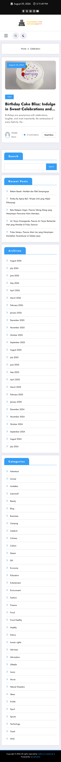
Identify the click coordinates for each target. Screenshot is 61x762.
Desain (13, 553)
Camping (14, 523)
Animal (13, 478)
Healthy (13, 627)
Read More (49, 135)
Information (15, 657)
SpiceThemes (35, 757)
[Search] (15, 35)
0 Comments (33, 135)
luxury (12, 672)
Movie (12, 679)
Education (14, 575)
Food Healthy (16, 620)
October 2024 (16, 424)
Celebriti (13, 530)
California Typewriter (46, 754)
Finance (13, 605)
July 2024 (14, 446)
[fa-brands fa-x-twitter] (26, 11)
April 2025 (15, 379)
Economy (14, 568)
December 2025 (17, 320)
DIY (11, 560)
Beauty (13, 501)
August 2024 (16, 439)
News (12, 694)
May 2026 (14, 283)
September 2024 (17, 431)
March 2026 (15, 297)
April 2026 (15, 290)
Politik (12, 701)
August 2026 (16, 260)
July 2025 (14, 357)
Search (13, 156)
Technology (15, 724)
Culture (13, 545)
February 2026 (16, 305)
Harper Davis (14, 135)
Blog (12, 508)
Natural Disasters (17, 686)
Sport (12, 709)
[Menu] (6, 35)
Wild (12, 738)
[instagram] (34, 11)
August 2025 (16, 349)
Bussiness (14, 516)
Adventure (14, 471)
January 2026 (16, 312)
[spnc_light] (23, 35)
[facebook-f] (23, 11)
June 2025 (14, 364)
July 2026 (14, 268)
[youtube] (37, 11)
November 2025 (17, 327)
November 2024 (17, 416)
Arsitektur (14, 486)
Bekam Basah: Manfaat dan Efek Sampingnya (29, 191)
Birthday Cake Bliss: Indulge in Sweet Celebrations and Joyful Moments (30, 107)
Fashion (13, 597)
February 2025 (16, 394)
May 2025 (14, 372)
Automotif (14, 493)
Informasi (14, 649)
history (13, 634)
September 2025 (17, 342)
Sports (13, 716)
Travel (12, 731)
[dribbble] (30, 11)
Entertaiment (15, 582)
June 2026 (14, 275)
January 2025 (16, 401)
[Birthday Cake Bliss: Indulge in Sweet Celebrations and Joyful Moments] (30, 75)
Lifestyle (13, 664)
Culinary (13, 538)
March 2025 (15, 387)
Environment (15, 590)
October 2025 (16, 335)
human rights (15, 642)
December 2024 (17, 409)
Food (9, 97)
